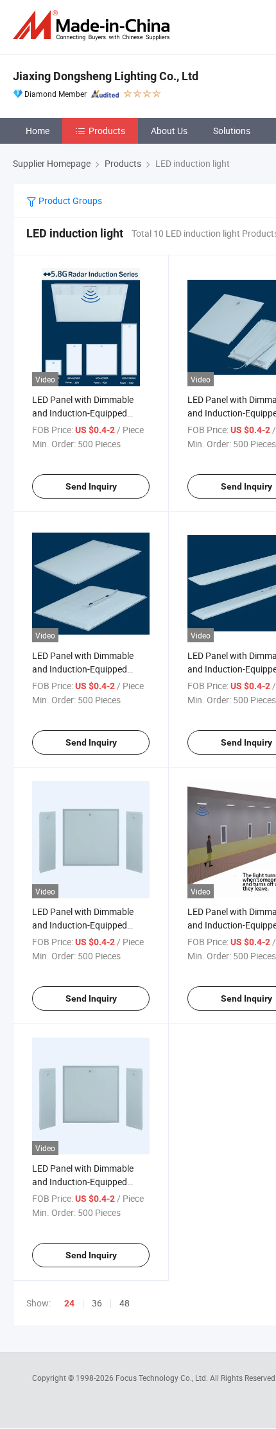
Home (37, 130)
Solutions (231, 130)
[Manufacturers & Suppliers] (94, 25)
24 (69, 1303)
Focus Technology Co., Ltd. (163, 1378)
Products (107, 130)
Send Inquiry (91, 486)
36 (97, 1303)
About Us (169, 130)
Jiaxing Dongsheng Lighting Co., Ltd (105, 76)
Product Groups (69, 200)
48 (124, 1303)
